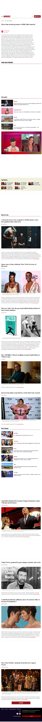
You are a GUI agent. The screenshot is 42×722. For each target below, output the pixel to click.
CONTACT (2, 709)
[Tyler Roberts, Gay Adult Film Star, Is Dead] (17, 183)
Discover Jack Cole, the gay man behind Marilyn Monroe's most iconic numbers (20, 309)
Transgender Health (17, 109)
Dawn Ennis (3, 268)
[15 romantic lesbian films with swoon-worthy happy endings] (3, 187)
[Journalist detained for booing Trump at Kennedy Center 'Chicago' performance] (21, 518)
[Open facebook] (17, 714)
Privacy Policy (25, 711)
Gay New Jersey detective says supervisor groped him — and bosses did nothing (26, 128)
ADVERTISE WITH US (20, 709)
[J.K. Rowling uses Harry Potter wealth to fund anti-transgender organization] (31, 183)
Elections (16, 472)
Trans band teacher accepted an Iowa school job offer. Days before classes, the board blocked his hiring (26, 451)
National (15, 101)
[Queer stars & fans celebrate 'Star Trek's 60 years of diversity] (21, 281)
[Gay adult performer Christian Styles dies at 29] (7, 434)
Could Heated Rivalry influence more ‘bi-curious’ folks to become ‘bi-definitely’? (20, 601)
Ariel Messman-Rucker (5, 667)
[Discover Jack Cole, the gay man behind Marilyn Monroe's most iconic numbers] (21, 325)
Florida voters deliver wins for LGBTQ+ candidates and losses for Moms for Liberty (27, 475)
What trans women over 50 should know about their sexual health (27, 112)
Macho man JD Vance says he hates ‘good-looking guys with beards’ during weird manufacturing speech (27, 104)
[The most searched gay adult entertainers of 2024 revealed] (17, 187)
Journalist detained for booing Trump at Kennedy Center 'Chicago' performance (20, 502)
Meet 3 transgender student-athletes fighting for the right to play (27, 443)
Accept (31, 716)
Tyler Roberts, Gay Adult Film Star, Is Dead (24, 183)
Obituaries (16, 433)
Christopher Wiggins (4, 505)
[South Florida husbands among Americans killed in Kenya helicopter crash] (7, 466)
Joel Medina (3, 359)
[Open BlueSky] (20, 714)
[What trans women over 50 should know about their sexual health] (7, 110)
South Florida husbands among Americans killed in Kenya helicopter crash (25, 467)
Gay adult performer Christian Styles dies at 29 (23, 435)
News (15, 125)
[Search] (32, 16)
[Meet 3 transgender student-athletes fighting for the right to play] (7, 442)
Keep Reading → (36, 258)
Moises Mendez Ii (4, 395)
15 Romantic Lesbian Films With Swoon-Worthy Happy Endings (10, 189)
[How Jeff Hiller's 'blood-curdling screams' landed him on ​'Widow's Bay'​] (21, 372)
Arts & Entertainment (8, 20)
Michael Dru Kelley (4, 603)
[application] (21, 142)
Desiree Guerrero (4, 224)
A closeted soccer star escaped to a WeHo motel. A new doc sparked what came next (19, 221)
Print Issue (16, 441)
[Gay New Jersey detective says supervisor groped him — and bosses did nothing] (7, 126)
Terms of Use (32, 711)
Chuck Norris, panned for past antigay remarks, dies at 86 (21, 562)
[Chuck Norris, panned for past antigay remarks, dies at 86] (21, 577)
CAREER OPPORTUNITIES (12, 709)
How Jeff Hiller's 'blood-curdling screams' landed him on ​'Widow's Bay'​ (20, 356)
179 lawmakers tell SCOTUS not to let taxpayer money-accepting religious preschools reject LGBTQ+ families (27, 120)
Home (2, 20)
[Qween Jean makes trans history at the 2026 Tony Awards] (21, 408)
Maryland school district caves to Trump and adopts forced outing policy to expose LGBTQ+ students (26, 459)
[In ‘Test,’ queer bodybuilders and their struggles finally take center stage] (3, 183)
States (15, 448)
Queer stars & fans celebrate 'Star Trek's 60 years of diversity (18, 265)
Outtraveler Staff (7, 30)
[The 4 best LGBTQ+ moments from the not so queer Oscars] (21, 680)
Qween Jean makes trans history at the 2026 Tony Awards (20, 393)
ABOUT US (6, 709)
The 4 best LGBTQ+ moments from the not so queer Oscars (18, 664)
